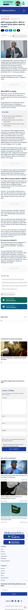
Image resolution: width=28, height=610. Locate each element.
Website (4, 430)
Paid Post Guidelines (5, 561)
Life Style (3, 580)
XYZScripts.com (20, 609)
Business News (7, 16)
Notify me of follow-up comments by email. (13, 444)
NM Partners (3, 558)
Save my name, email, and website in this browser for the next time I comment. (13, 440)
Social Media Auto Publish (9, 609)
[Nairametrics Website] (8, 10)
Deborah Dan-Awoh (23, 522)
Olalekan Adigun (24, 479)
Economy (3, 570)
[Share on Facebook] (6, 30)
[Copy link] (18, 30)
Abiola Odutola (4, 35)
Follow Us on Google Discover (20, 36)
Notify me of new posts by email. (11, 446)
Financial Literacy (4, 577)
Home (2, 16)
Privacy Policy (4, 556)
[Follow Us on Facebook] (12, 601)
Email (3, 423)
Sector (2, 575)
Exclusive (3, 568)
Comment (4, 398)
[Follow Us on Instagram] (18, 601)
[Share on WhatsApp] (14, 30)
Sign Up (14, 594)
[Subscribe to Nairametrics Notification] (25, 607)
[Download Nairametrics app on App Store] (14, 542)
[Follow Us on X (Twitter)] (21, 601)
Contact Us (3, 554)
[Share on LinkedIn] (10, 30)
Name (4, 416)
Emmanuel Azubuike (23, 501)
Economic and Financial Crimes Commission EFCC (13, 279)
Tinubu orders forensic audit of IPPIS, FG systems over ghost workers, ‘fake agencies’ (14, 476)
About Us (3, 551)
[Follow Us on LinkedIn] (15, 601)
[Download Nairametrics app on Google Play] (14, 536)
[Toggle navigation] (24, 10)
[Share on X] (2, 30)
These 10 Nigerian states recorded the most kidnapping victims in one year (11, 497)
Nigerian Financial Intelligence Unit (9, 289)
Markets (2, 573)
